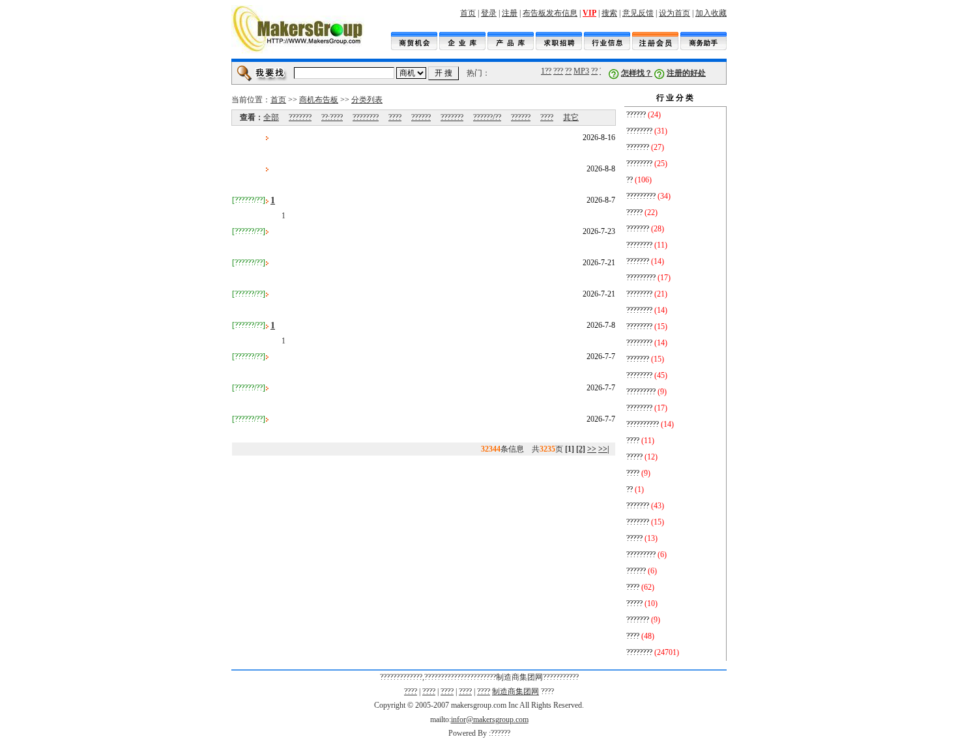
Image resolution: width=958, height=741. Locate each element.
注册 (509, 13)
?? (567, 71)
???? (394, 117)
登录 (489, 13)
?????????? (642, 424)
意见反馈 (638, 13)
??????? (300, 117)
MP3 (580, 71)
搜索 (609, 13)
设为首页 (674, 13)
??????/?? (487, 117)
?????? (421, 117)
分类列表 (367, 99)
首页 (468, 13)
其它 (571, 117)
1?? (545, 71)
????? (634, 212)
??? (557, 71)
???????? (366, 117)
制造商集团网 (515, 691)
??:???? (332, 117)
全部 (271, 117)
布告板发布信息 (550, 13)
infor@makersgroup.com (490, 719)
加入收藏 (711, 13)
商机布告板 (318, 99)
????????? (641, 196)
